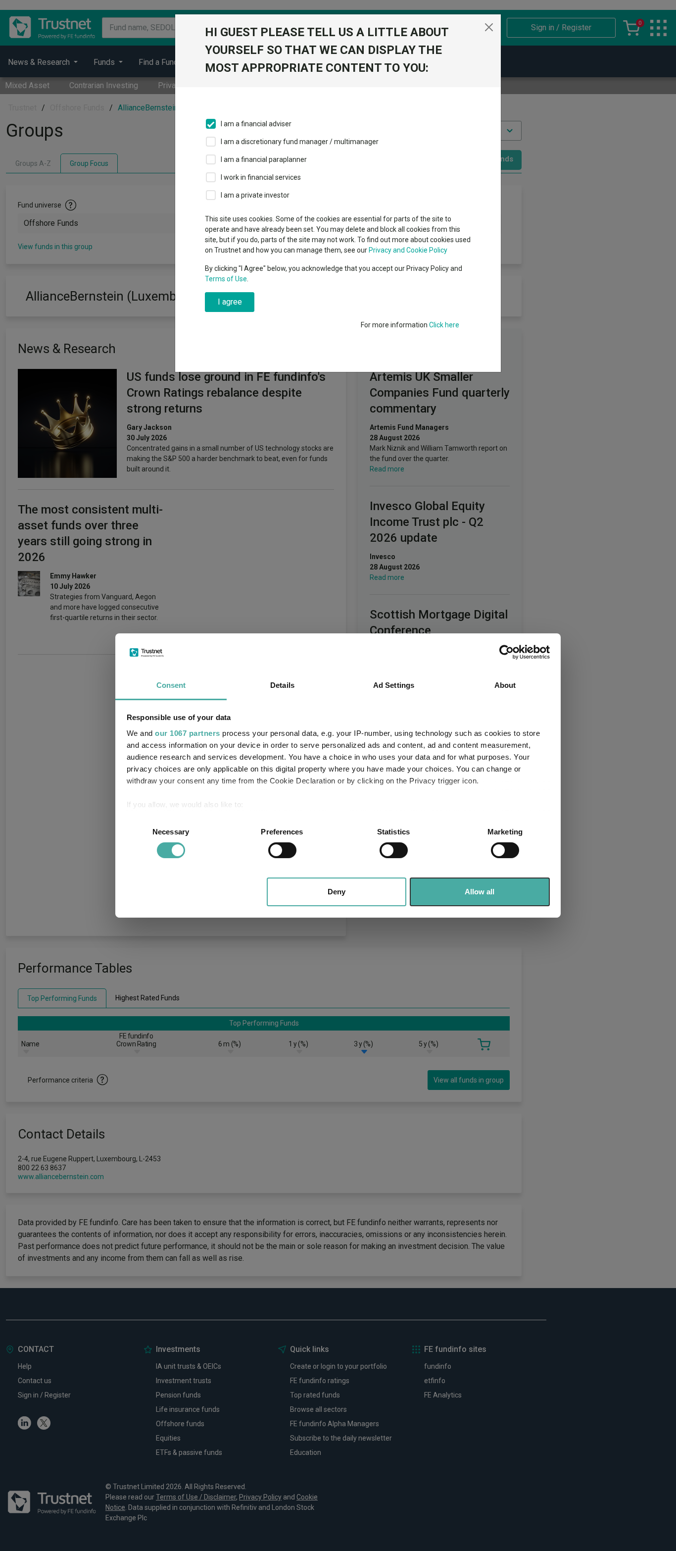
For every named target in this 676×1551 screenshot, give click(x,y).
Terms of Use (226, 279)
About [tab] (505, 685)
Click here (444, 325)
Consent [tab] (171, 685)
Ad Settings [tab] (393, 685)
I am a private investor (255, 195)
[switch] (282, 850)
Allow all (479, 891)
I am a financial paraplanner (264, 159)
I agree (230, 302)
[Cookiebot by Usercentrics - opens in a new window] (506, 652)
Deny (336, 891)
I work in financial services (261, 177)
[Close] (489, 27)
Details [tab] (282, 685)
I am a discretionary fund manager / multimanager (300, 142)
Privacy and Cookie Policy (408, 250)
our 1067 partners (187, 733)
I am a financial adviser (256, 124)
